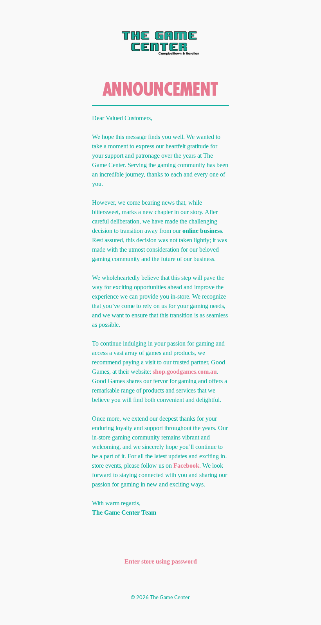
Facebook (186, 465)
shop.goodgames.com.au (185, 371)
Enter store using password (160, 561)
